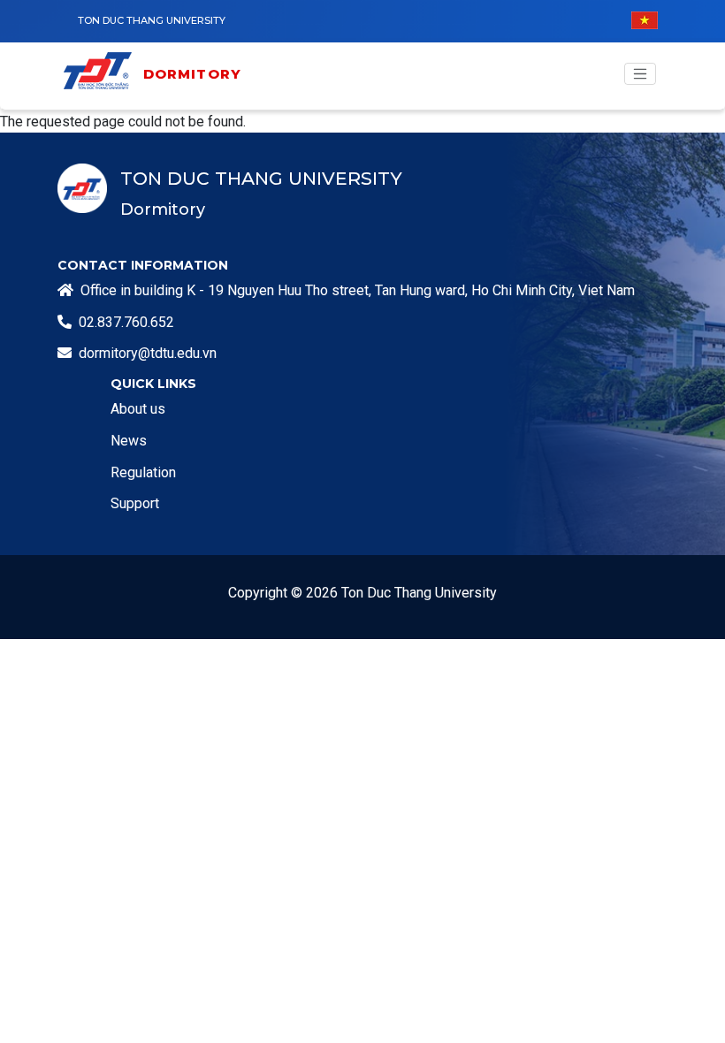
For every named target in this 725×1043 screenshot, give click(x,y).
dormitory (192, 73)
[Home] (101, 74)
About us (138, 408)
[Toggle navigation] (640, 74)
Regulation (143, 472)
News (129, 440)
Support (135, 503)
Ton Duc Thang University (151, 20)
